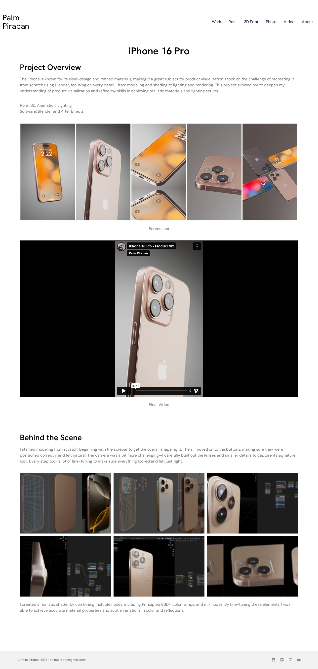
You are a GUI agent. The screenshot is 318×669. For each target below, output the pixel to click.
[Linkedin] (273, 660)
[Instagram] (290, 660)
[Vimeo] (282, 660)
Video (289, 21)
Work (216, 21)
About (307, 21)
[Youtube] (299, 660)
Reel (233, 21)
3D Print (251, 21)
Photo (271, 21)
